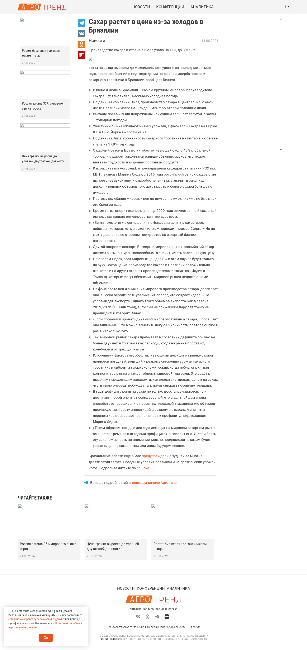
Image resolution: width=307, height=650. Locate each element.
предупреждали (155, 456)
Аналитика (202, 7)
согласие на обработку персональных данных (36, 619)
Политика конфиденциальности (166, 627)
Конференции (170, 7)
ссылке (143, 468)
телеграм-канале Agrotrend (154, 483)
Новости (141, 7)
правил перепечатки (113, 638)
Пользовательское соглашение (125, 627)
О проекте (194, 627)
